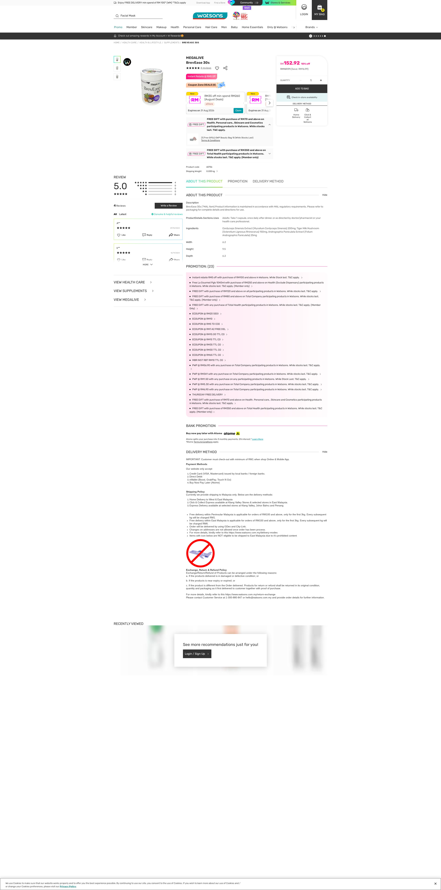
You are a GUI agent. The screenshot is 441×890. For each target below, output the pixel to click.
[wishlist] (217, 68)
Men (224, 27)
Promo (118, 27)
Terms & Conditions (210, 140)
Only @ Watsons (277, 27)
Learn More (257, 439)
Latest (122, 214)
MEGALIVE (195, 58)
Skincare (146, 27)
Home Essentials (252, 27)
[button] (319, 10)
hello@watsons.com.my (258, 597)
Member (131, 27)
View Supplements (131, 291)
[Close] (435, 883)
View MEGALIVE (127, 299)
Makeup (161, 27)
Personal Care (192, 27)
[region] (220, 884)
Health (175, 27)
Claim (238, 110)
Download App (203, 3)
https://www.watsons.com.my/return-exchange (250, 594)
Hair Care (211, 27)
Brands (310, 27)
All (115, 214)
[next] (294, 27)
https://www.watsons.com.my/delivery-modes (253, 532)
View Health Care (130, 282)
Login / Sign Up (195, 653)
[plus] (321, 80)
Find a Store (219, 3)
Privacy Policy (68, 886)
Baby (234, 27)
